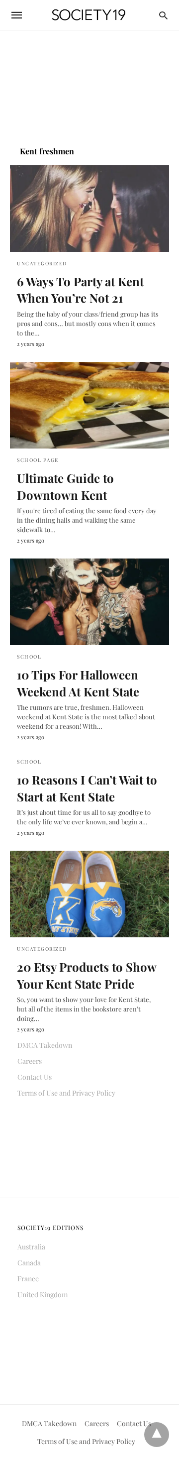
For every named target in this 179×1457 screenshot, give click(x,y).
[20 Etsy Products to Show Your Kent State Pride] (89, 894)
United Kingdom (42, 1294)
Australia (31, 1246)
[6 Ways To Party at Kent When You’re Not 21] (89, 208)
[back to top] (156, 1434)
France (28, 1278)
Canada (29, 1262)
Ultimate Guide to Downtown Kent (65, 486)
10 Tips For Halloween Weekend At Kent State (78, 683)
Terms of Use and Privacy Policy (66, 1093)
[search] (163, 15)
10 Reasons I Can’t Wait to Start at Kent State (87, 788)
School (29, 656)
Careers (29, 1061)
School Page (38, 459)
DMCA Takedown (44, 1045)
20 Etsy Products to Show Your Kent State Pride (86, 975)
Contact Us (34, 1077)
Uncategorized (42, 263)
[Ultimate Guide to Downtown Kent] (89, 405)
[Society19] (88, 15)
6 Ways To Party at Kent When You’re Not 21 (80, 289)
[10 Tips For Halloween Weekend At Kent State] (89, 602)
